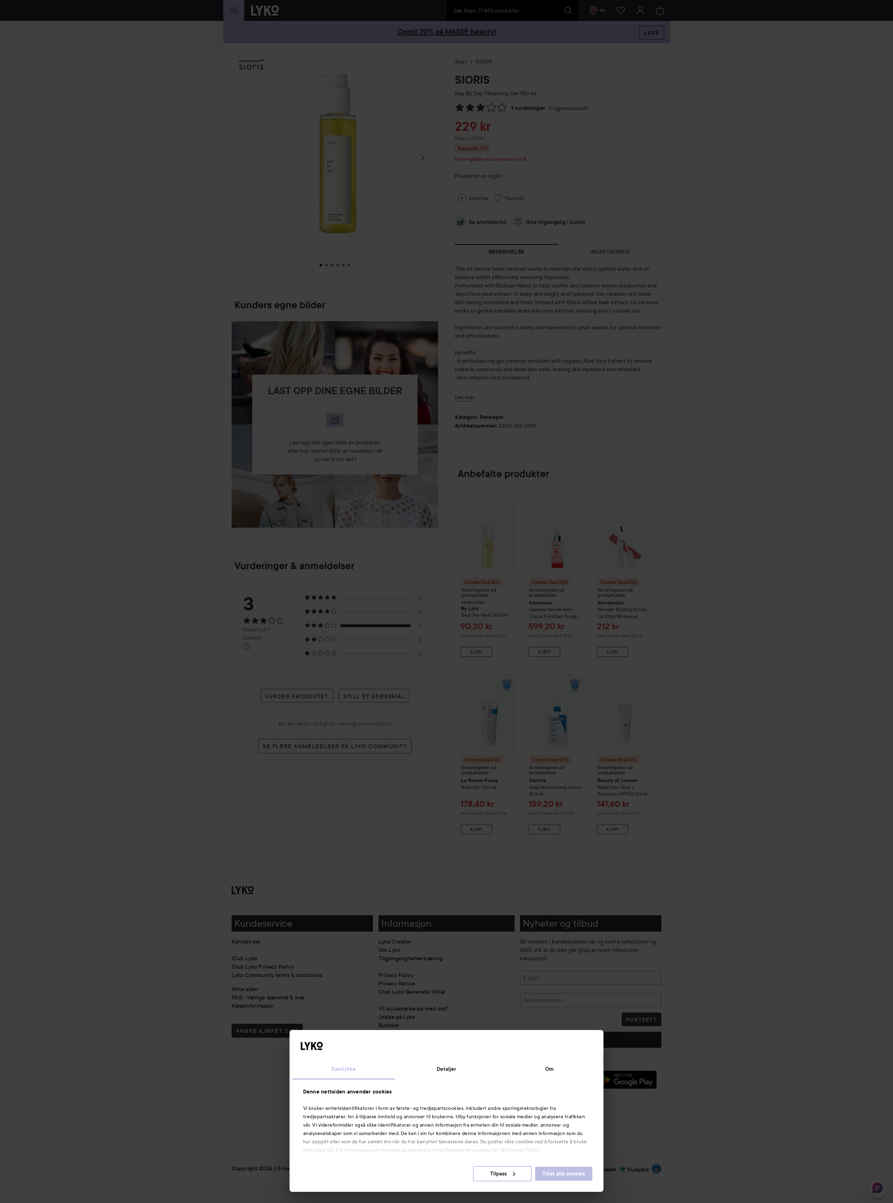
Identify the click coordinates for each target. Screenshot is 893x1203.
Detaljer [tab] (447, 1069)
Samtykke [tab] (343, 1069)
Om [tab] (549, 1069)
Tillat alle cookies (563, 1174)
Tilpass (498, 1174)
